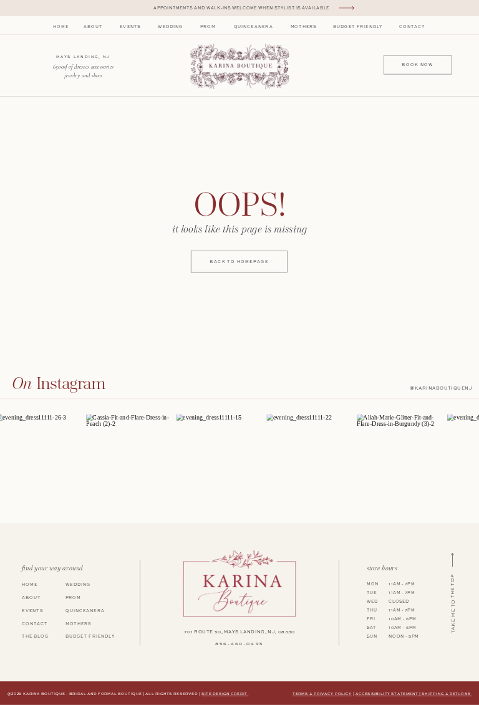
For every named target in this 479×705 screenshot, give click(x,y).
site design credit (225, 694)
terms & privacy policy (322, 694)
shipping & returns (447, 694)
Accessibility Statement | (389, 694)
